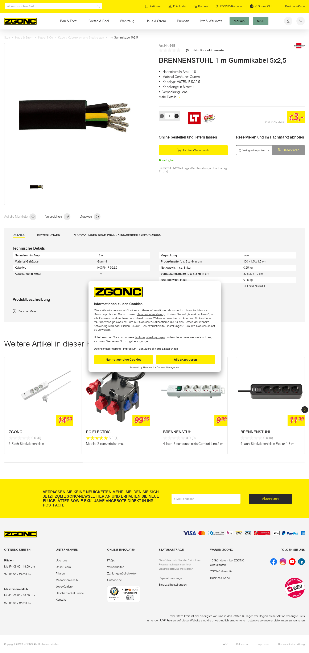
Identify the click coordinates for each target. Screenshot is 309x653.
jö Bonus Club (264, 6)
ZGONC (15, 432)
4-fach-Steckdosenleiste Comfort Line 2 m (193, 444)
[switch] (130, 597)
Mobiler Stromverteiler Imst (105, 444)
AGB (225, 644)
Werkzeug (127, 21)
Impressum (264, 644)
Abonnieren (270, 499)
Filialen (60, 573)
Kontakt (61, 599)
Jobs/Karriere (64, 586)
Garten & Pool (98, 21)
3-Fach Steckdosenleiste (26, 444)
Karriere (203, 6)
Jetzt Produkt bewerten (209, 50)
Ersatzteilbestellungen (173, 584)
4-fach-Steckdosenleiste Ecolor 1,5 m (267, 444)
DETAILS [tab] (19, 235)
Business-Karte (295, 6)
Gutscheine (114, 580)
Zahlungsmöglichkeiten (122, 573)
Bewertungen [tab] (48, 235)
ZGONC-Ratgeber (231, 6)
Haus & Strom (155, 21)
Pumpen (183, 21)
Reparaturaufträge (170, 578)
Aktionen (155, 6)
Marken (239, 21)
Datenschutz (243, 644)
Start (7, 37)
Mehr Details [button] (168, 97)
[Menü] (137, 588)
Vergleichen (54, 217)
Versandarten (115, 567)
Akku (260, 21)
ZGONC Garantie (221, 571)
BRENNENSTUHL (178, 432)
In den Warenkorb (195, 150)
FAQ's (111, 560)
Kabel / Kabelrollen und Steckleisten (81, 37)
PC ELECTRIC (98, 432)
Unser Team (63, 567)
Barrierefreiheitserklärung (291, 644)
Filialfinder (179, 6)
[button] (304, 409)
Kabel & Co (45, 37)
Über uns (61, 560)
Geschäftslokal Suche (70, 593)
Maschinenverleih (67, 580)
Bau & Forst (68, 21)
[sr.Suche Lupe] (98, 6)
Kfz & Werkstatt (211, 21)
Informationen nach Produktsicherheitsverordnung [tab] (117, 235)
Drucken (86, 217)
